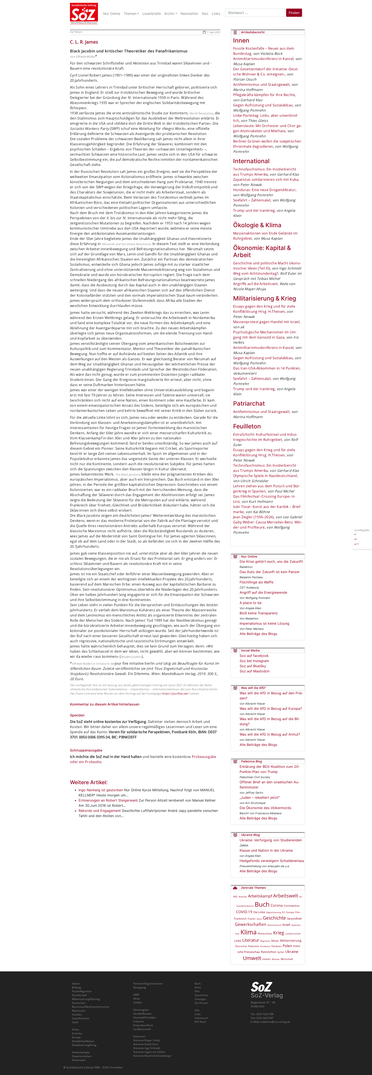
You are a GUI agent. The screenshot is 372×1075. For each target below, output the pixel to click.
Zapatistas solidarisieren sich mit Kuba (265, 179)
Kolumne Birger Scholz (146, 1040)
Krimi (198, 987)
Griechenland (274, 924)
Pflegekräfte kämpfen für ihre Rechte (264, 94)
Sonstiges (200, 999)
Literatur (250, 940)
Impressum (201, 1018)
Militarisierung (290, 941)
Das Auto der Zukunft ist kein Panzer (270, 572)
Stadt (75, 1022)
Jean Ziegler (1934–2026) (253, 517)
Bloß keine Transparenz (259, 613)
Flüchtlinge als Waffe (256, 582)
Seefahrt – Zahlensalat (252, 200)
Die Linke (259, 912)
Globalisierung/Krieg (84, 1045)
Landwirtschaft (293, 933)
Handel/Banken (142, 1013)
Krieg (278, 933)
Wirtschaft (287, 959)
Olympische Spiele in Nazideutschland (265, 475)
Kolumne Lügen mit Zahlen (149, 1052)
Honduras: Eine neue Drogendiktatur (264, 189)
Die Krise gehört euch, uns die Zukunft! (271, 561)
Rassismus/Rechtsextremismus (90, 1007)
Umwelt (252, 958)
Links (198, 1014)
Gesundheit (294, 918)
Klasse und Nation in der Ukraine (266, 850)
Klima (248, 932)
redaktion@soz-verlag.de (275, 1022)
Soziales (77, 1014)
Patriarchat (78, 1003)
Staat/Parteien (80, 1018)
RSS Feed (200, 1022)
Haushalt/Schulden (144, 1017)
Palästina (253, 946)
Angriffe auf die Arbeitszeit (255, 283)
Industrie (138, 1021)
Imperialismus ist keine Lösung (264, 623)
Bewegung (139, 987)
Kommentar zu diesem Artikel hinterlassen (105, 704)
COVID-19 (244, 911)
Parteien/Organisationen (148, 983)
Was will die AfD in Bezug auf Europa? (271, 708)
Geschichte (274, 918)
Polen (287, 945)
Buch (262, 904)
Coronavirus (291, 906)
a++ (356, 544)
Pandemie (265, 946)
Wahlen (276, 959)
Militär (275, 940)
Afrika (75, 1029)
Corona (277, 905)
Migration (265, 940)
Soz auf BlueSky (253, 666)
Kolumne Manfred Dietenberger (152, 1056)
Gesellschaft (79, 995)
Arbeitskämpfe (81, 1052)
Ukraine (291, 951)
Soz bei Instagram (254, 661)
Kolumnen (139, 1036)
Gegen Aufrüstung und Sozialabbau (263, 105)
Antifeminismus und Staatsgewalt (261, 84)
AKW (136, 995)
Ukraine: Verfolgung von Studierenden (271, 840)
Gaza (259, 918)
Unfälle (137, 1002)
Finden (294, 13)
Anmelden (116, 1067)
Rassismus (268, 952)
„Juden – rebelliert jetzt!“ (260, 797)
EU (283, 912)
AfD (235, 896)
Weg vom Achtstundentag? (255, 273)
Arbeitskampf (260, 896)
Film (297, 912)
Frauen (252, 918)
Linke (237, 941)
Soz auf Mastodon (255, 671)
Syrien (280, 952)
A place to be (251, 603)
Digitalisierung (273, 912)
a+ (355, 539)
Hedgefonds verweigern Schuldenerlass (272, 861)
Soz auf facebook (254, 655)
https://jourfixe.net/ (175, 693)
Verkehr (266, 959)
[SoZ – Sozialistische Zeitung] (84, 13)
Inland (75, 983)
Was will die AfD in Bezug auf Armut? (270, 734)
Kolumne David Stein (145, 1044)
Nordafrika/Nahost (83, 1041)
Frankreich (240, 918)
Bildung (76, 987)
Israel (286, 924)
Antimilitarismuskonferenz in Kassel (263, 58)
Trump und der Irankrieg (254, 210)
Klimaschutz (265, 933)
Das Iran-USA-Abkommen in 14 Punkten (266, 368)
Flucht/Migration (81, 991)
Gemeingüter (141, 1010)
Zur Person (76, 31)
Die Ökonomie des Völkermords (265, 808)
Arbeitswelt (285, 896)
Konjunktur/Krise (143, 1025)
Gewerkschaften (250, 924)
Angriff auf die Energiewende (263, 592)
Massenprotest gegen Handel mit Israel (266, 321)
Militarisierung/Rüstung (86, 999)
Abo (197, 1010)
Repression (78, 1010)
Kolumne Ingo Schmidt (146, 1048)
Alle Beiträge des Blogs (258, 634)
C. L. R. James (84, 42)
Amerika (243, 896)
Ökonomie (241, 946)
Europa (290, 912)
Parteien (276, 946)
